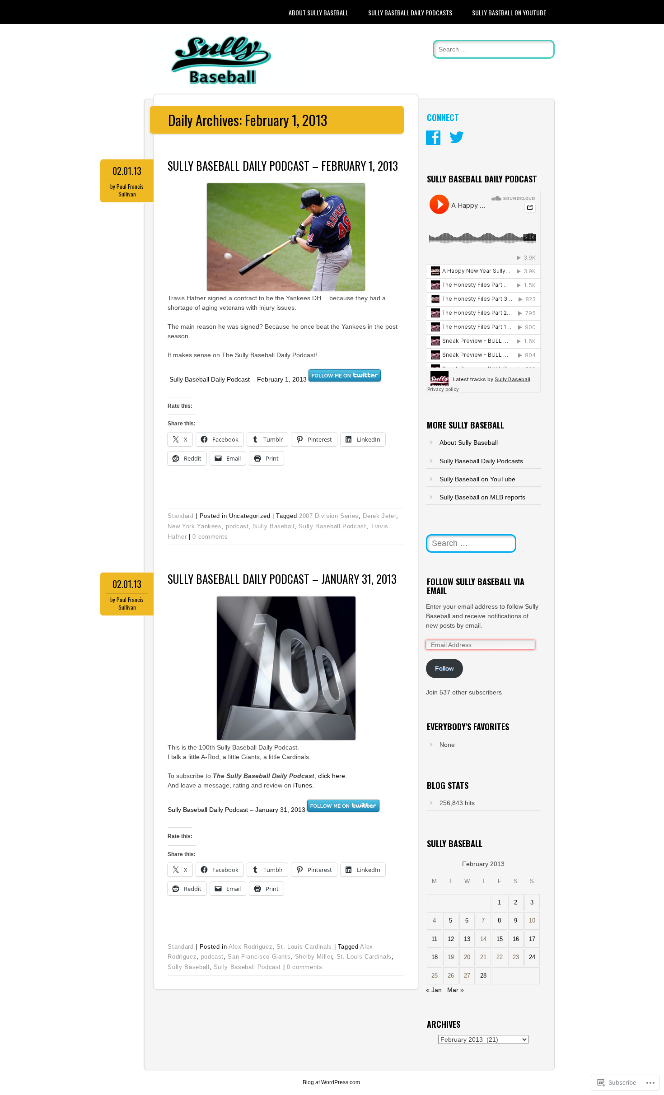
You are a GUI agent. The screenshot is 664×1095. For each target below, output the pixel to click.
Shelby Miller (313, 956)
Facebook (433, 137)
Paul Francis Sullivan (130, 190)
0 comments (210, 536)
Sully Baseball (274, 526)
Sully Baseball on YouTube (509, 12)
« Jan (434, 989)
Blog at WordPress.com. (332, 1082)
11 (434, 939)
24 (532, 957)
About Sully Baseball (318, 12)
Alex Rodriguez (250, 946)
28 (483, 976)
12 (451, 939)
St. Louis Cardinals (304, 946)
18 (434, 957)
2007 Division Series (329, 516)
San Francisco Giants (259, 956)
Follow (444, 668)
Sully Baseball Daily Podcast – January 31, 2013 (282, 578)
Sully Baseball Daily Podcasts (410, 12)
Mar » (455, 989)
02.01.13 (126, 170)
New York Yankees (194, 526)
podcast (237, 526)
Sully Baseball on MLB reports (482, 497)
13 (467, 939)
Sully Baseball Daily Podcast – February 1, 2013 (283, 165)
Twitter (456, 137)
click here (331, 775)
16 (516, 939)
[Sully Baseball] (221, 85)
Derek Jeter (379, 516)
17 (532, 939)
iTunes (302, 785)
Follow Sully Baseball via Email (475, 586)
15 (499, 939)
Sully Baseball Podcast (332, 526)
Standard (180, 516)
